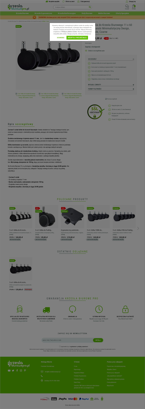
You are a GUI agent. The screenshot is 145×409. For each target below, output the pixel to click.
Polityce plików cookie (69, 31)
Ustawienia (60, 37)
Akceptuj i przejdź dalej (77, 38)
